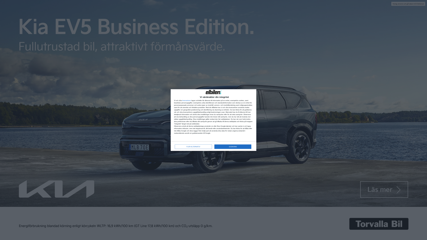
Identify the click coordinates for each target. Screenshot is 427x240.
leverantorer (186, 100)
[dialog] (213, 120)
